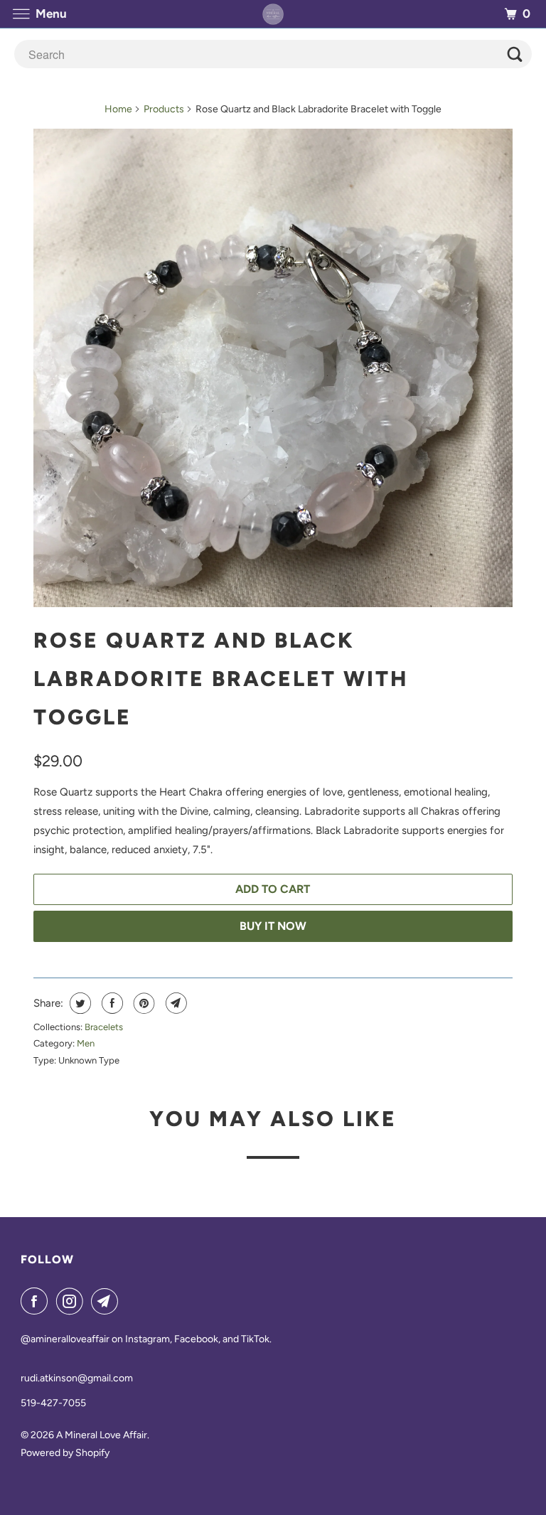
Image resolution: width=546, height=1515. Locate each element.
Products (164, 109)
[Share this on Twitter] (78, 1003)
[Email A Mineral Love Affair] (107, 1301)
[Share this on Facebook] (110, 1003)
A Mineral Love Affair (101, 1435)
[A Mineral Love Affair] (273, 14)
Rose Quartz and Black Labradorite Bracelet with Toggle (220, 678)
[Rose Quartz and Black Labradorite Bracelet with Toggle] (272, 368)
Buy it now (273, 926)
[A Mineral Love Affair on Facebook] (37, 1301)
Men (86, 1043)
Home (118, 109)
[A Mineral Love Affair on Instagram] (72, 1301)
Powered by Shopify (65, 1453)
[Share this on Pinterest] (142, 1003)
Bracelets (104, 1027)
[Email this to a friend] (174, 1003)
